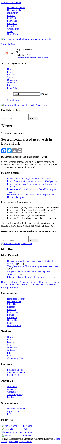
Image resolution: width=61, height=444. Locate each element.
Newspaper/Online (16, 408)
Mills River (12, 13)
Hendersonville (14, 10)
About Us (25, 284)
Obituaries (12, 80)
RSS (9, 414)
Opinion (11, 82)
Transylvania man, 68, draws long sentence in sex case (32, 266)
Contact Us (38, 284)
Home (10, 69)
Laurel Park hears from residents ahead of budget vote (32, 181)
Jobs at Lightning (15, 394)
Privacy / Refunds (9, 287)
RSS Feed (28, 435)
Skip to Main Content (11, 2)
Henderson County (16, 7)
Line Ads (14, 284)
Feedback (11, 397)
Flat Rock (11, 18)
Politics (10, 72)
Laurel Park (12, 21)
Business (11, 74)
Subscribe (5, 44)
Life (9, 85)
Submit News (13, 100)
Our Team (12, 386)
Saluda (10, 31)
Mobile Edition (14, 375)
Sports (10, 77)
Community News (15, 358)
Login (14, 44)
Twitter (26, 429)
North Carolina (14, 34)
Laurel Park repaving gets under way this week (29, 178)
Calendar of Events (16, 372)
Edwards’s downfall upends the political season (29, 277)
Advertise (11, 389)
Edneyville (12, 23)
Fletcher (11, 15)
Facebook (27, 426)
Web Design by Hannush (20, 441)
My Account (13, 411)
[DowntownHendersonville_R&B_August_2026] (25, 105)
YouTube (27, 432)
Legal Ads (12, 88)
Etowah (10, 26)
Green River (13, 29)
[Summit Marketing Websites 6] (16, 243)
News (10, 337)
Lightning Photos (15, 369)
